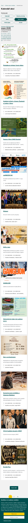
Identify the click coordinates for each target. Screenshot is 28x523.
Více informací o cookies (18, 505)
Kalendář (7, 16)
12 (4, 35)
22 (8, 37)
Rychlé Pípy (7, 467)
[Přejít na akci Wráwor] (14, 199)
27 (6, 38)
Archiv (20, 22)
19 (4, 37)
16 (10, 35)
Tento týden (21, 19)
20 (6, 37)
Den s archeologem (9, 357)
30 (10, 38)
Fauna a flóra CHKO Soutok (12, 139)
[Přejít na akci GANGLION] (14, 271)
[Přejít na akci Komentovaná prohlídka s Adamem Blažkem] (14, 381)
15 (8, 35)
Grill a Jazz (6, 247)
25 (3, 38)
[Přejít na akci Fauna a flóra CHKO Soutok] (14, 127)
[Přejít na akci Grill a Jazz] (14, 235)
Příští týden (7, 22)
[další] (17, 497)
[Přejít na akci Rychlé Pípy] (14, 455)
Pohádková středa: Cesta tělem (13, 65)
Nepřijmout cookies (14, 517)
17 (1, 37)
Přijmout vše (14, 513)
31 (1, 40)
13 (5, 35)
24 (1, 38)
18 (3, 37)
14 (7, 35)
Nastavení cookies (7, 520)
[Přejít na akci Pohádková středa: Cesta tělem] (14, 53)
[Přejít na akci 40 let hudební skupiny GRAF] (14, 419)
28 (7, 38)
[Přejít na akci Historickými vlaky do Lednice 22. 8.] (14, 307)
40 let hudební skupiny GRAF (12, 431)
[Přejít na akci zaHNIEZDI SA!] (14, 163)
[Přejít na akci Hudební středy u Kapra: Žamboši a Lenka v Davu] (14, 89)
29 (8, 38)
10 (1, 35)
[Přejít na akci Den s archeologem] (14, 345)
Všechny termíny (20, 16)
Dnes (7, 19)
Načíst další (14, 487)
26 (4, 38)
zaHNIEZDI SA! (8, 175)
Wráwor (5, 211)
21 (7, 37)
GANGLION (6, 283)
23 (10, 37)
